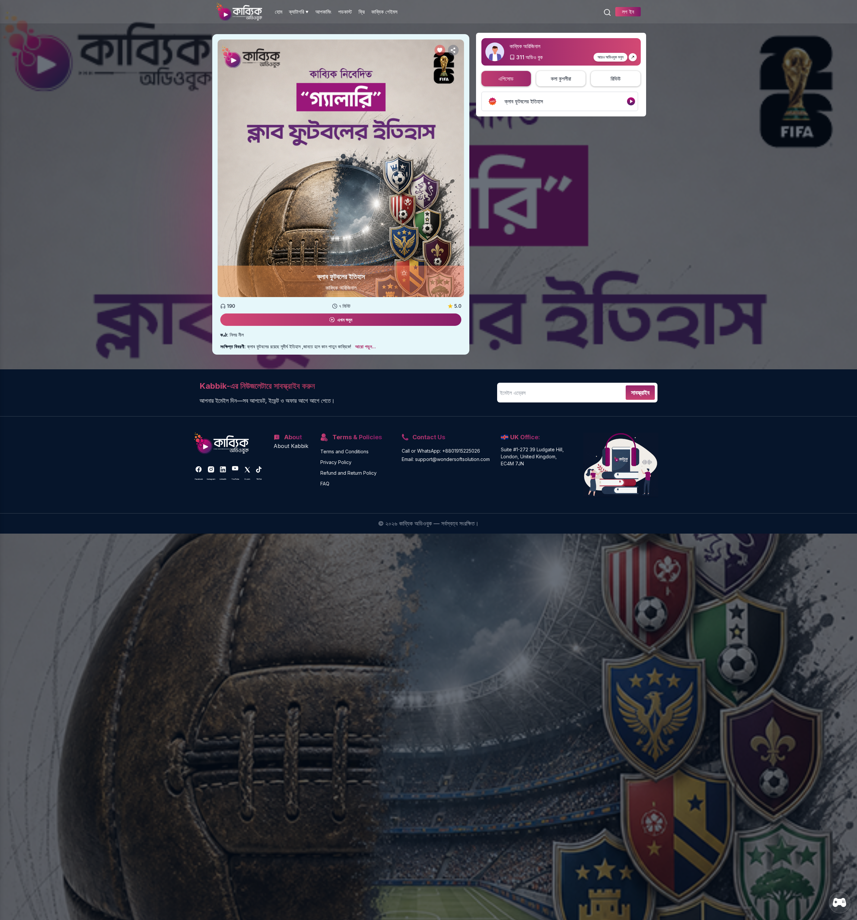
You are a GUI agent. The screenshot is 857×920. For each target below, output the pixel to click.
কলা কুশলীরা (561, 78)
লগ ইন (628, 11)
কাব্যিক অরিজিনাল (341, 287)
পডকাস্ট (345, 11)
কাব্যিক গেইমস (384, 11)
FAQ (324, 483)
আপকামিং (323, 11)
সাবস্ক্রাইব (640, 392)
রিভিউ (616, 78)
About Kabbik (291, 446)
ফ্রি (362, 11)
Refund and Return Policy (348, 473)
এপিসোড (506, 78)
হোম (278, 11)
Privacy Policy (336, 462)
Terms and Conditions (344, 451)
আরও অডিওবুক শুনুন (610, 57)
